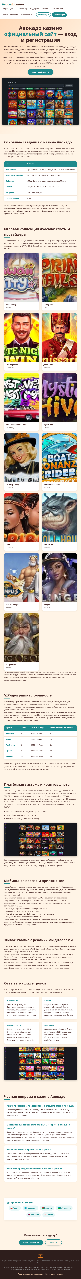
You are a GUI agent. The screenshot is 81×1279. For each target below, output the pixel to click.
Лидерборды (8, 9)
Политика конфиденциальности (31, 1274)
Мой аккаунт (43, 15)
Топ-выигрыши (57, 9)
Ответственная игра (54, 1274)
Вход (51, 1242)
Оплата (45, 9)
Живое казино (26, 15)
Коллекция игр (21, 9)
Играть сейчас (39, 72)
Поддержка (34, 9)
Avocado (13, 4)
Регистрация (59, 15)
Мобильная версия (10, 15)
